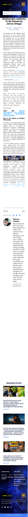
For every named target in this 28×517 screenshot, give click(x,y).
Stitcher (5, 186)
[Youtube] (5, 507)
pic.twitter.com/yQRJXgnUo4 (15, 77)
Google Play (20, 186)
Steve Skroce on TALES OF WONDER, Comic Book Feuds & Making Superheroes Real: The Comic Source (13, 458)
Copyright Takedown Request (7, 478)
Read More (6, 409)
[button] (14, 6)
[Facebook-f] (2, 507)
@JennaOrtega (20, 70)
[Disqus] (14, 317)
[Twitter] (8, 507)
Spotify (13, 184)
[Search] (23, 13)
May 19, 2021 (16, 80)
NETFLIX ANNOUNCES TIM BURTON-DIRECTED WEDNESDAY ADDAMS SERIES (14, 113)
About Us (4, 475)
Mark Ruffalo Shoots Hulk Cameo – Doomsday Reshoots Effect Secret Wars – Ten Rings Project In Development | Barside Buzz (14, 404)
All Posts (17, 285)
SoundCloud (20, 184)
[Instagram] (11, 507)
